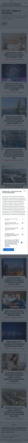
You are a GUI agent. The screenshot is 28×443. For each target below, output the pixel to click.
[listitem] (14, 219)
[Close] (24, 191)
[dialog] (14, 222)
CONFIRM (8, 249)
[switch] (22, 223)
